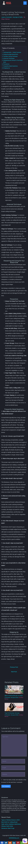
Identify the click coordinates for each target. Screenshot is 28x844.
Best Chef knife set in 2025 (14, 695)
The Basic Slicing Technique (10, 56)
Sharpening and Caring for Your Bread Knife (12, 61)
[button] (24, 840)
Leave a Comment (6, 17)
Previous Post (14, 667)
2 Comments (7, 697)
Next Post (14, 671)
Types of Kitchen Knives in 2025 (10, 820)
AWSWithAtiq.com (14, 838)
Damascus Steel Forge (7, 828)
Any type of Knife (18, 17)
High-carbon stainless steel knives (11, 824)
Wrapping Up (6, 68)
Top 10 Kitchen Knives (12, 713)
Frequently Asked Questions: (10, 66)
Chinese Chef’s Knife (7, 826)
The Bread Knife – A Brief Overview (12, 52)
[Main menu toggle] (25, 3)
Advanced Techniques (8, 58)
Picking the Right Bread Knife (10, 54)
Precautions (6, 64)
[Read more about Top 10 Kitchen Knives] (14, 707)
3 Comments (7, 715)
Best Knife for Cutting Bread (9, 822)
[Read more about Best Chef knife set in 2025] (14, 689)
